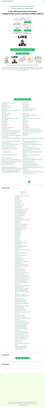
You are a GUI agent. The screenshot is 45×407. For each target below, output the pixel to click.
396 (28, 65)
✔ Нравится (26, 53)
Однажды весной (20, 403)
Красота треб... (27, 403)
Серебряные (25, 133)
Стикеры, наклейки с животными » (23, 8)
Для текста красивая (6, 157)
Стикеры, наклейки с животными (26, 67)
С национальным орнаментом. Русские (31, 130)
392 (21, 65)
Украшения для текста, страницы (9, 148)
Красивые (25, 121)
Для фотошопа (5, 115)
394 (24, 65)
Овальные (25, 125)
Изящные (25, 116)
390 (17, 65)
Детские (24, 105)
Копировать (28, 22)
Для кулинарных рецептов (28, 109)
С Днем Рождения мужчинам (29, 162)
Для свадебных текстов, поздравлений (31, 132)
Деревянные (4, 105)
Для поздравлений (26, 110)
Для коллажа (4, 109)
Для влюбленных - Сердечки (8, 133)
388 (14, 65)
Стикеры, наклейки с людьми (8, 102)
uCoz (36, 403)
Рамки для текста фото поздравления (10, 67)
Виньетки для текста (27, 157)
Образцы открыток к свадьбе (8, 147)
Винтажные (25, 104)
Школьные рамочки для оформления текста (32, 159)
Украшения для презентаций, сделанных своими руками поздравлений (21, 348)
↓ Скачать (19, 53)
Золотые (3, 116)
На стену (24, 124)
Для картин (25, 107)
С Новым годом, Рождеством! (29, 115)
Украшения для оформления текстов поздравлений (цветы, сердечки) (21, 328)
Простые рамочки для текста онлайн (30, 129)
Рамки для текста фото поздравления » (22, 6)
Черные (24, 135)
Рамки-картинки (7, 1)
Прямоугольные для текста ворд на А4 (10, 130)
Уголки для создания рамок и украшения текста (33, 138)
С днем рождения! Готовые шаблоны (9, 132)
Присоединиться (25, 358)
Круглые (3, 122)
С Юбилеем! (25, 170)
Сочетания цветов (5, 151)
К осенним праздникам (7, 127)
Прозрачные (4, 129)
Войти (18, 358)
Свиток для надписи (27, 161)
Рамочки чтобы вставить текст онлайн (10, 170)
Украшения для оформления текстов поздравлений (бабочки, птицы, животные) (22, 333)
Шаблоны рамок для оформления (9, 154)
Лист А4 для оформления (28, 147)
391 (19, 65)
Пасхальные (25, 127)
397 (30, 65)
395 (26, 65)
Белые (24, 102)
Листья (24, 122)
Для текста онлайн (6, 113)
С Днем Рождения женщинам (8, 162)
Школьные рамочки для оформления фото (11, 138)
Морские (3, 124)
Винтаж (3, 104)
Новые (3, 125)
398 (31, 65)
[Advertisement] (22, 84)
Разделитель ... (13, 403)
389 (16, 65)
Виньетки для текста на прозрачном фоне (10, 159)
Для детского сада (5, 107)
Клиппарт (4, 121)
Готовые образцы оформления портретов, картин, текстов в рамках (21, 282)
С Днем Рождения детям (7, 164)
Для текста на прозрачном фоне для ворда (11, 161)
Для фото (25, 113)
